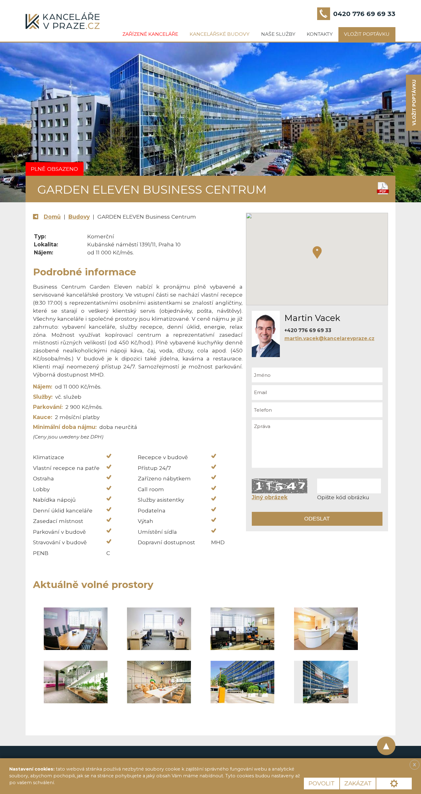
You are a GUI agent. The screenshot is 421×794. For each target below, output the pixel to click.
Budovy (79, 216)
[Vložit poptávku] (413, 103)
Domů (52, 216)
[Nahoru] (386, 746)
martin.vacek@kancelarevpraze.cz (329, 338)
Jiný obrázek (270, 497)
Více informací (77, 782)
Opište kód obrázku (343, 497)
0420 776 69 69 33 (364, 14)
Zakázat (358, 783)
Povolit (322, 783)
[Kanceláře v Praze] (63, 20)
